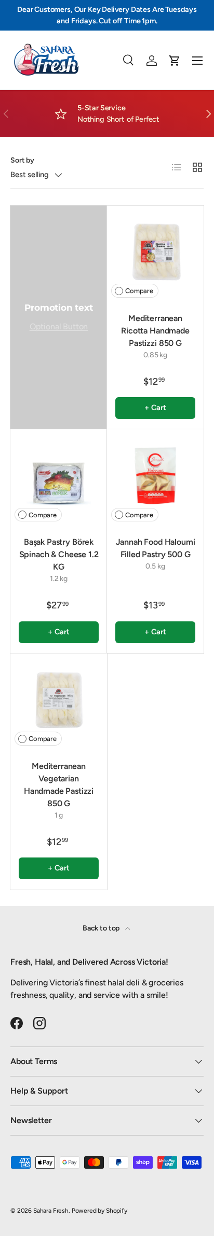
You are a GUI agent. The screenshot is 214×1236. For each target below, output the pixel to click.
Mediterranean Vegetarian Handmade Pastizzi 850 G (58, 784)
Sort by (22, 160)
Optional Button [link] (59, 326)
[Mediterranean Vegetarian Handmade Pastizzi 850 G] (58, 701)
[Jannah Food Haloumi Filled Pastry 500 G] (155, 477)
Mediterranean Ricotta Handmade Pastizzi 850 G (155, 330)
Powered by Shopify (99, 1210)
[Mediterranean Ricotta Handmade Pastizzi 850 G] (155, 254)
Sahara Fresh (51, 1210)
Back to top (102, 928)
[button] (174, 60)
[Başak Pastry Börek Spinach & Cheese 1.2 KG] (58, 477)
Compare (139, 291)
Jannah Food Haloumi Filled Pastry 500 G (155, 548)
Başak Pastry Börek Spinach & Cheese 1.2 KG (59, 554)
